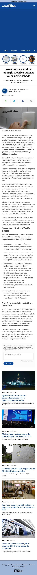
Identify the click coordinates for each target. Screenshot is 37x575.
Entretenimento (25, 50)
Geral (5, 50)
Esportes (14, 50)
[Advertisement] (18, 28)
